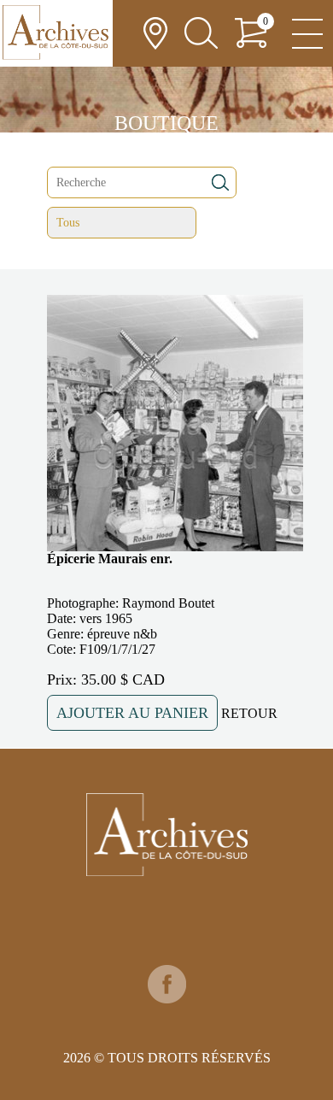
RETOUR (249, 713)
